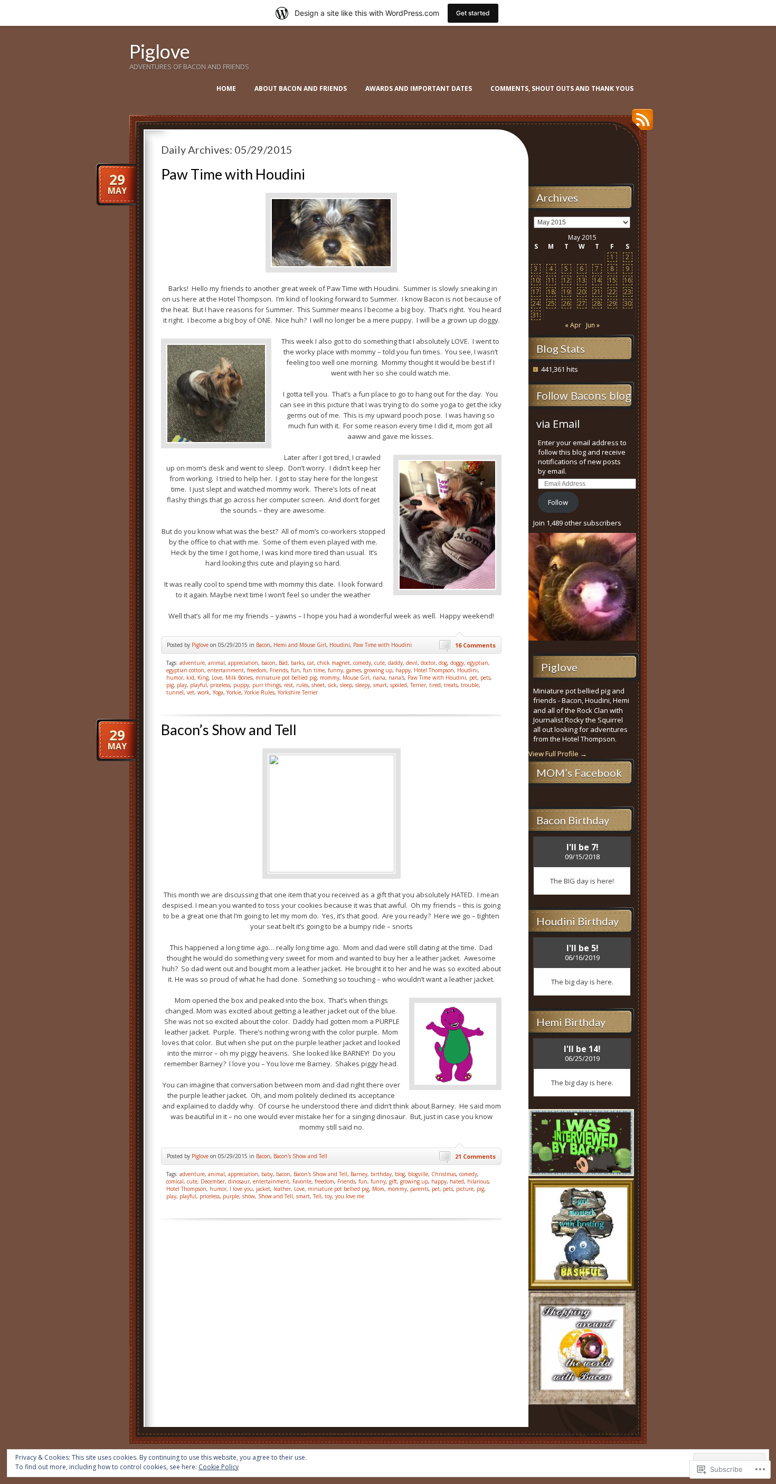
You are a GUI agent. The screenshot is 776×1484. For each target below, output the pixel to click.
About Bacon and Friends (300, 88)
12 (566, 280)
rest (288, 685)
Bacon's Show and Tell (300, 1156)
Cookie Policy (218, 1466)
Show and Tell (275, 1196)
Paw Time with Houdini (233, 174)
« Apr (573, 325)
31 (536, 315)
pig (170, 685)
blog (400, 1174)
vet (190, 692)
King (203, 677)
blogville (418, 1174)
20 (581, 291)
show (248, 1196)
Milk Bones (238, 677)
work (203, 692)
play (182, 685)
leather (282, 1188)
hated (457, 1181)
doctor (428, 662)
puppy (241, 685)
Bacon (263, 645)
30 (627, 303)
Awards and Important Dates (418, 88)
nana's (396, 677)
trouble (470, 685)
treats (451, 685)
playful (198, 685)
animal (216, 662)
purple (231, 1196)
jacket (263, 1188)
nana (379, 677)
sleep (346, 685)
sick (332, 685)
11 (551, 280)
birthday (381, 1174)
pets (485, 677)
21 (597, 291)
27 (581, 303)
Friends (279, 670)
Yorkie (233, 692)
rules (302, 685)
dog (443, 662)
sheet (318, 685)
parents (419, 1188)
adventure (192, 662)
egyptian (477, 662)
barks (297, 662)
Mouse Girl (356, 677)
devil (412, 662)
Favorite (301, 1181)
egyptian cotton (185, 670)
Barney (359, 1174)
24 (536, 303)
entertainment (225, 670)
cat (310, 662)
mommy (329, 677)
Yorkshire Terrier (298, 692)
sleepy (362, 685)
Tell (317, 1196)
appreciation (243, 662)
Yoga (218, 692)
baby (267, 1174)
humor (174, 677)
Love (217, 677)
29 (612, 303)
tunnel (175, 692)
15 (612, 280)
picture (465, 1188)
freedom (257, 670)
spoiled (398, 685)
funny (335, 670)
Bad (283, 662)
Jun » (593, 325)
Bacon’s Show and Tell (229, 729)
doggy (457, 662)
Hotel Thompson (434, 670)
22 (612, 291)
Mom (378, 1188)
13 (581, 280)
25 (551, 303)
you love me (349, 1196)
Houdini (339, 645)
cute (379, 662)
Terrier (418, 685)
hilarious (478, 1181)
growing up (378, 670)
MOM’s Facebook (579, 772)
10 (536, 280)
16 (627, 280)
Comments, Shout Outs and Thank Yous (561, 88)
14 (597, 280)
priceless (220, 685)
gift (393, 1181)
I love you (241, 1188)
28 (597, 303)
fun (295, 670)
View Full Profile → (557, 753)
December (213, 1181)
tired (435, 685)
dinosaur (239, 1181)
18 (551, 291)
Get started (473, 13)
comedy (362, 662)
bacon (268, 662)
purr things (266, 685)
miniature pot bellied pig (286, 677)
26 (566, 303)
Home (226, 88)
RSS (640, 123)
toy (328, 1196)
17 (536, 291)
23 (627, 291)
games (353, 670)
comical (175, 1181)
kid (190, 677)
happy (403, 670)
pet (473, 677)
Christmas (443, 1174)
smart (380, 685)
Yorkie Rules (259, 692)
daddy (395, 662)
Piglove (159, 51)
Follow (558, 502)
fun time (314, 670)
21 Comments (475, 1156)
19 (566, 291)
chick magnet (333, 662)
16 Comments (475, 645)
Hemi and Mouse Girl (299, 645)
